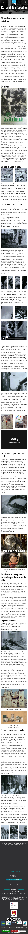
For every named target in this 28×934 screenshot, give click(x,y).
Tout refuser (14, 930)
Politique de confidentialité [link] (14, 932)
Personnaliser (22, 930)
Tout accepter (6, 930)
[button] (3, 2)
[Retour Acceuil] (14, 2)
